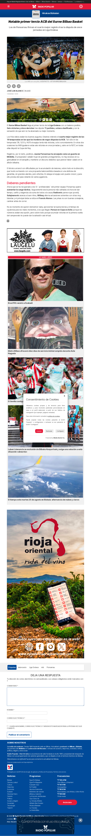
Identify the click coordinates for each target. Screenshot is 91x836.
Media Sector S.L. (59, 438)
